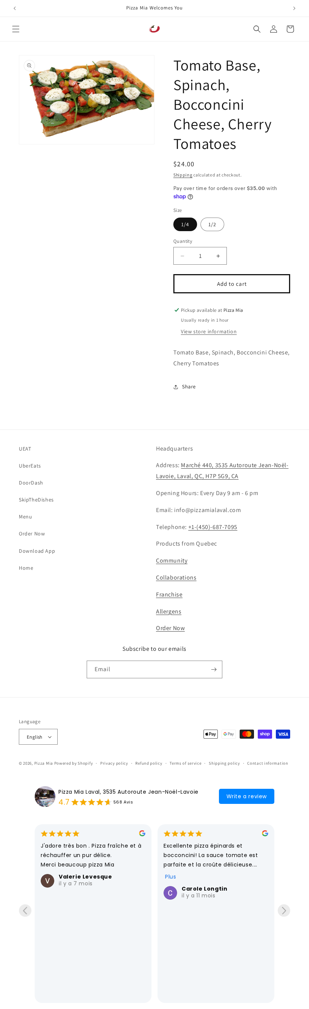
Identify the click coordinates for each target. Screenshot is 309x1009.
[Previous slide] (25, 910)
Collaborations (176, 577)
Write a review (246, 796)
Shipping (183, 175)
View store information (209, 331)
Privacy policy (114, 763)
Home (26, 567)
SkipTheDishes (36, 499)
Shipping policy (224, 763)
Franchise (169, 594)
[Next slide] (284, 910)
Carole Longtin (204, 888)
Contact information (267, 763)
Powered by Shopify (73, 763)
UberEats (30, 465)
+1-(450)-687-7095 (212, 527)
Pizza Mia (43, 763)
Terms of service (185, 763)
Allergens (168, 611)
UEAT (25, 448)
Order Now (32, 533)
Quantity (182, 241)
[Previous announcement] (14, 8)
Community (171, 560)
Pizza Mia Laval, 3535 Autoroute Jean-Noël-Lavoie (128, 792)
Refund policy (148, 763)
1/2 (212, 224)
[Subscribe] (213, 669)
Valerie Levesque (85, 876)
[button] (16, 29)
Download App (37, 550)
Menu (25, 516)
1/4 (185, 224)
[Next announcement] (294, 8)
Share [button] (189, 386)
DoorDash (31, 482)
